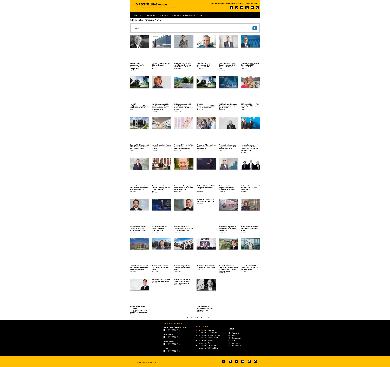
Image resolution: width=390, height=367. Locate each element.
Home (135, 15)
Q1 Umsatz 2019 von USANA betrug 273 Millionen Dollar (159, 228)
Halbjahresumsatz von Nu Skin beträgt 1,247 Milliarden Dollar (250, 65)
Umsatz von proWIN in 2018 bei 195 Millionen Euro (182, 267)
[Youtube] (252, 7)
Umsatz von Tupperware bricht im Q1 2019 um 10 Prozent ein (227, 228)
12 (188, 317)
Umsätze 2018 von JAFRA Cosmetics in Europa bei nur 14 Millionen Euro (183, 146)
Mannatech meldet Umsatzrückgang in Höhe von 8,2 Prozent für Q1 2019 (161, 188)
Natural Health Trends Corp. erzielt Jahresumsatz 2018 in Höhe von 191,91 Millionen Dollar (228, 268)
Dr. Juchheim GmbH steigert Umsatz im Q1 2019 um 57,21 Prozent (227, 187)
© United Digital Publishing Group (146, 362)
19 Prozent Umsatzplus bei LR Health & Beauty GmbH (206, 266)
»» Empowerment (189, 15)
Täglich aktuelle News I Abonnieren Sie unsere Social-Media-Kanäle (233, 3)
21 (208, 317)
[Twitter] (241, 7)
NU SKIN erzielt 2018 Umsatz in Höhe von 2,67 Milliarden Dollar (249, 267)
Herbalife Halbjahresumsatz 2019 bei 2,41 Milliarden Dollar (139, 106)
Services (200, 15)
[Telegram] (257, 7)
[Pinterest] (247, 7)
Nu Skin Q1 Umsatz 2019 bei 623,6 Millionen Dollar (205, 200)
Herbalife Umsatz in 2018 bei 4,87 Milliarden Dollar (161, 280)
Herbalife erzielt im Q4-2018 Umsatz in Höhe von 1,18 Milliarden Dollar (183, 281)
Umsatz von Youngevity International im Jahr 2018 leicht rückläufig (183, 187)
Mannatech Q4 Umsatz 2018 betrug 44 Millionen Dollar (160, 267)
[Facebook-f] (231, 7)
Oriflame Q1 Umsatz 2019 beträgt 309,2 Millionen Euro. (205, 187)
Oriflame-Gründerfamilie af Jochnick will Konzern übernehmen (250, 187)
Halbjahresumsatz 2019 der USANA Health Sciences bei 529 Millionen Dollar (183, 106)
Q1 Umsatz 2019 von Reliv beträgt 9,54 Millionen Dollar (250, 106)
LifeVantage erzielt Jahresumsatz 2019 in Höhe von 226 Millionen (205, 65)
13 (191, 317)
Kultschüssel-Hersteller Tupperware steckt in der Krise (249, 228)
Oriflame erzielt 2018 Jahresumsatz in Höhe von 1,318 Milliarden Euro (183, 228)
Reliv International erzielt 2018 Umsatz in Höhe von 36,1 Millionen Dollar (139, 267)
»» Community (176, 15)
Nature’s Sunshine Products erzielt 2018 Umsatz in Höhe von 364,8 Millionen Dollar (250, 147)
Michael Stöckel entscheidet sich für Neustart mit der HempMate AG (137, 66)
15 (198, 317)
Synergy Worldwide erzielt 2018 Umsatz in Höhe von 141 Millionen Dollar (139, 146)
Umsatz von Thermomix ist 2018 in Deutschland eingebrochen (206, 146)
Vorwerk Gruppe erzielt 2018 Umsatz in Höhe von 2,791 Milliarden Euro (139, 187)
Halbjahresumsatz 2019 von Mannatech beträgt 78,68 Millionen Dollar (182, 65)
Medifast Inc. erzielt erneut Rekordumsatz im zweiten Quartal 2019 (228, 106)
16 (201, 317)
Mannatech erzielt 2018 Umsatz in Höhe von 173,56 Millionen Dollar (138, 228)
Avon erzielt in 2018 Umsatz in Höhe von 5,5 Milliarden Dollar (205, 308)
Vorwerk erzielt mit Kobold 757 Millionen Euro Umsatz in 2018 (161, 146)
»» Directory (164, 15)
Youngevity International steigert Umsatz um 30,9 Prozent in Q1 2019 (227, 146)
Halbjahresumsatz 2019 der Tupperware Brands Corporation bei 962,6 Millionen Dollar (160, 106)
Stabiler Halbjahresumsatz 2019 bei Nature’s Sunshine (161, 65)
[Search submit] (254, 28)
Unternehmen (151, 15)
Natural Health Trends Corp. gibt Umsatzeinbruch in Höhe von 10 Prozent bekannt (139, 309)
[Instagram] (236, 7)
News (141, 15)
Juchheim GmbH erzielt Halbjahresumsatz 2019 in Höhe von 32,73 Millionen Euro (228, 66)
